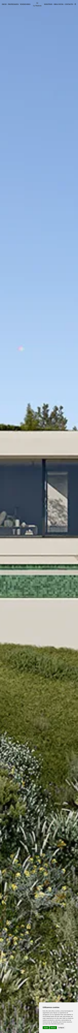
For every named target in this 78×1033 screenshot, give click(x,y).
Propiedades (13, 4)
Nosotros (48, 4)
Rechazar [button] (53, 1027)
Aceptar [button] (46, 1027)
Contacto (69, 4)
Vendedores (25, 4)
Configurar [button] (61, 1027)
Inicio (4, 4)
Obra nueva (58, 4)
